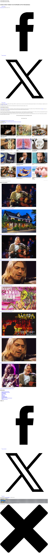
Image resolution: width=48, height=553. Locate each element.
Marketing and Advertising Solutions (6, 392)
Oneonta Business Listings (5, 399)
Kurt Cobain (4, 122)
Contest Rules (3, 395)
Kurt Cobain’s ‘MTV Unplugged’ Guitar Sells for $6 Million (7, 208)
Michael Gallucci (2, 7)
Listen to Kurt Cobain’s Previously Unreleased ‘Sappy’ (6, 311)
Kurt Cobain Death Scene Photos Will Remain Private (6, 285)
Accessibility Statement (4, 396)
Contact (2, 398)
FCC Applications (4, 393)
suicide (8, 109)
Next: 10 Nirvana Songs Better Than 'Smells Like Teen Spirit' (7, 120)
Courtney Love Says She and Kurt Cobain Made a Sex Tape (7, 388)
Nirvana (42, 108)
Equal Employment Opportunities (5, 391)
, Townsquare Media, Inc (7, 497)
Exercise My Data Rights (4, 397)
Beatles (2, 104)
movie (2, 108)
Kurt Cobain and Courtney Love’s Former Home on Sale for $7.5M (7, 234)
